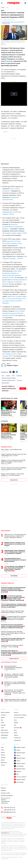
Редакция (3, 790)
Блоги (15, 720)
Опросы (16, 735)
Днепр (2, 760)
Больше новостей (13, 658)
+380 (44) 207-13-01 (9, 807)
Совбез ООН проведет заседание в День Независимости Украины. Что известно (12, 611)
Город (2, 744)
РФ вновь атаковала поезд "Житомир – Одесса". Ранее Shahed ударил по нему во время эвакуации (13, 633)
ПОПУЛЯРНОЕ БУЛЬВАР (9, 662)
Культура (3, 725)
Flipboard (18, 771)
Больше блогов (14, 480)
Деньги (3, 717)
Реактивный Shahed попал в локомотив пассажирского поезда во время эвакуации (15, 560)
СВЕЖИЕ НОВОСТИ (7, 583)
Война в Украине (5, 712)
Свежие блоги (6, 447)
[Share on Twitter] (13, 372)
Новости (3, 709)
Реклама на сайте (5, 793)
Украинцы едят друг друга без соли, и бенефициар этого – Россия (13, 454)
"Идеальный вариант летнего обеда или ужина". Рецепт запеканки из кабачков (15, 700)
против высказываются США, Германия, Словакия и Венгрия (14, 282)
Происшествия (5, 732)
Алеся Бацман (20, 766)
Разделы (16, 709)
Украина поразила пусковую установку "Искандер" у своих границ (12, 646)
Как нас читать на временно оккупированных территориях (5, 800)
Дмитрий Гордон (20, 747)
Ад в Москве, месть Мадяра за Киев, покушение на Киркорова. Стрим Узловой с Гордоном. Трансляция (14, 568)
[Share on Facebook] (10, 372)
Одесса (3, 752)
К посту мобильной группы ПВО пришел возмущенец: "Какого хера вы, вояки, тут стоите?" (13, 461)
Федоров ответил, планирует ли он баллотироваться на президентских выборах (14, 544)
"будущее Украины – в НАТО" (12, 258)
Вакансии (3, 788)
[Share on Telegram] (17, 372)
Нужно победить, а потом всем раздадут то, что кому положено (12, 474)
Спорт (2, 722)
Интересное (4, 737)
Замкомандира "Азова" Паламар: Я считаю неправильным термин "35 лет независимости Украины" (14, 552)
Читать (23, 388)
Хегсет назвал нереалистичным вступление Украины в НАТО (13, 313)
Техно (2, 727)
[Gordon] (13, 3)
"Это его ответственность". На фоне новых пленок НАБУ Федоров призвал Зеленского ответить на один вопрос (13, 605)
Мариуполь (4, 762)
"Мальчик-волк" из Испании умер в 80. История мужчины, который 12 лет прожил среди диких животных (15, 536)
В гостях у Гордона (19, 717)
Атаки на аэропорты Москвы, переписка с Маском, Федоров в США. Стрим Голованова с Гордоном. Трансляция (13, 598)
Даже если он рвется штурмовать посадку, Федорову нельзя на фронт (13, 468)
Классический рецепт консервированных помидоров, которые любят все (13, 667)
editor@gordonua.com (10, 812)
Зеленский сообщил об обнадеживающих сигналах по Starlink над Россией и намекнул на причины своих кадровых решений (13, 590)
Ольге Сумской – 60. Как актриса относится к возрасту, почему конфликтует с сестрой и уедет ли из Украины (14, 692)
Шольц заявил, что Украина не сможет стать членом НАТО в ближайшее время (8, 413)
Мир (7, 7)
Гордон (3, 7)
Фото (15, 730)
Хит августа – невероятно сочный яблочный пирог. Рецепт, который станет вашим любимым (13, 675)
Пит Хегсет (19, 380)
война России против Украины (9, 378)
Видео (15, 732)
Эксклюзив (17, 727)
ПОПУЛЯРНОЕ (5, 530)
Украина (8, 375)
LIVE (15, 725)
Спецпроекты (17, 740)
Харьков (3, 757)
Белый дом (19, 375)
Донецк (3, 754)
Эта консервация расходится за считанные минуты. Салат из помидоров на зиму (8, 435)
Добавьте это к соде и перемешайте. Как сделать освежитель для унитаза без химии (14, 683)
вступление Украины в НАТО (8, 380)
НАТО (13, 375)
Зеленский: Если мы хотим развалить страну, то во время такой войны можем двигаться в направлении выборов (13, 626)
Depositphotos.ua (5, 832)
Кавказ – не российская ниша (11, 449)
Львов (2, 749)
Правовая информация (7, 795)
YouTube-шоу (17, 737)
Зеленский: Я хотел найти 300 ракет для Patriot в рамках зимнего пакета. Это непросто (13, 640)
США (3, 375)
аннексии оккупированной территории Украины (12, 227)
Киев (2, 747)
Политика (11, 416)
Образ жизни (4, 730)
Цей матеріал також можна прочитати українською (13, 22)
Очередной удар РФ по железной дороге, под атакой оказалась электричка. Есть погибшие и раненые (13, 618)
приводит (9, 61)
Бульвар (4, 421)
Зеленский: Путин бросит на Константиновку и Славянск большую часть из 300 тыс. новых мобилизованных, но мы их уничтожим (14, 653)
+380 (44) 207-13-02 (9, 810)
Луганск (3, 765)
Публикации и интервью (20, 715)
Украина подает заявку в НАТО (16, 233)
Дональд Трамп (5, 382)
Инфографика (4, 735)
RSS (17, 774)
